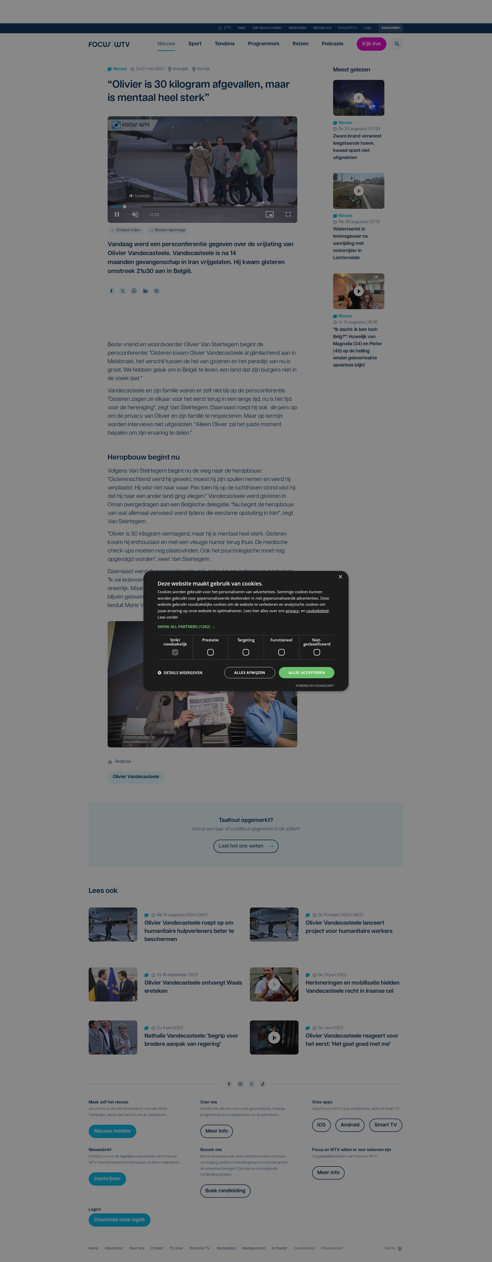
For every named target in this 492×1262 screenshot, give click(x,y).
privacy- (293, 610)
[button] (246, 626)
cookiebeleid (317, 610)
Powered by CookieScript (315, 685)
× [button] (340, 577)
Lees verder (168, 617)
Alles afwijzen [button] (249, 672)
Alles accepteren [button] (307, 672)
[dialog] (246, 631)
